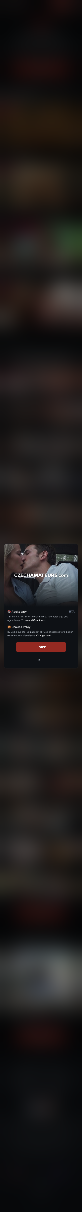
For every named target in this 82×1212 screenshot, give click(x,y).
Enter (41, 647)
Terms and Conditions (33, 620)
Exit (41, 660)
